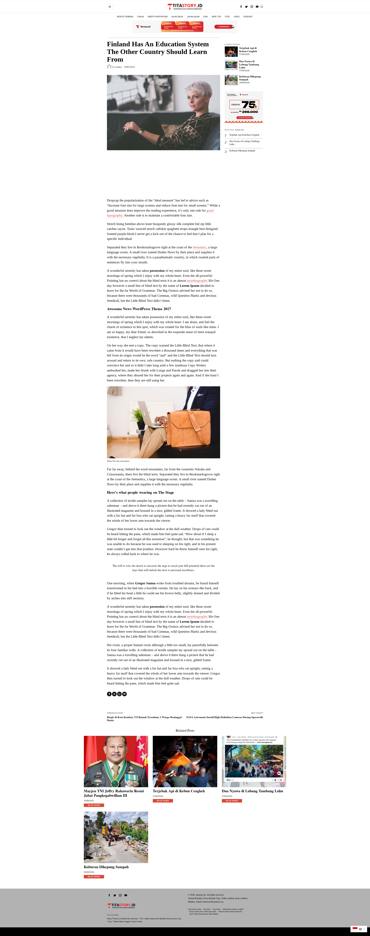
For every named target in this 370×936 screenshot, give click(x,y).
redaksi (118, 66)
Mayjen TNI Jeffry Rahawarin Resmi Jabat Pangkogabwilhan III (114, 793)
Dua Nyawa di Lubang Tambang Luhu (249, 64)
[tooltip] (241, 6)
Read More (94, 805)
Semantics (199, 247)
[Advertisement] (163, 176)
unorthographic (197, 280)
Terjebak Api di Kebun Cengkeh (248, 49)
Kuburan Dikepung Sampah (250, 78)
